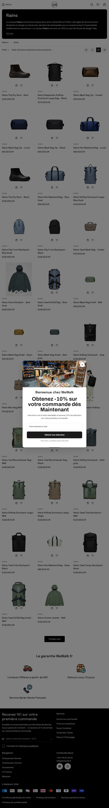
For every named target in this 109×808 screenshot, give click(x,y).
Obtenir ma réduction (55, 435)
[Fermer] (82, 364)
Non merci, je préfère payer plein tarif (54, 440)
